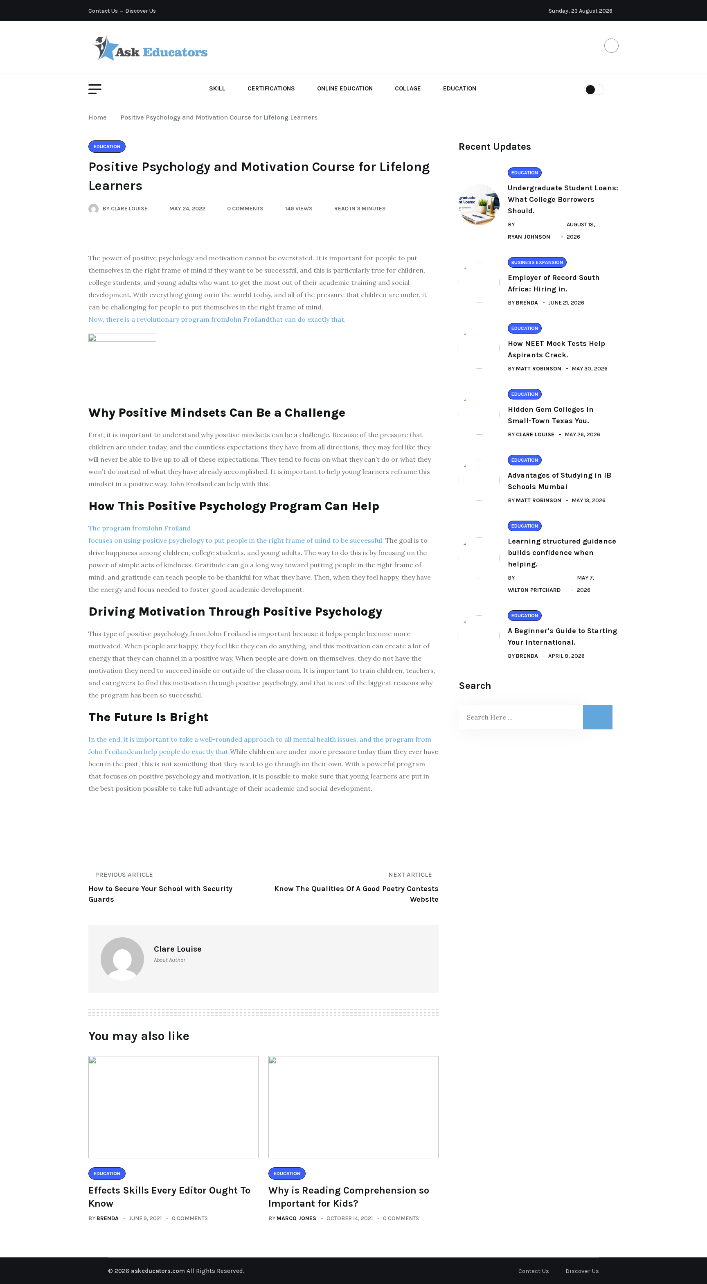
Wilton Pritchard (534, 590)
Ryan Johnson (529, 236)
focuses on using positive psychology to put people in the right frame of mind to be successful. (236, 540)
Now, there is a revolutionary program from (157, 319)
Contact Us (103, 10)
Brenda (108, 1218)
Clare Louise (535, 434)
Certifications (271, 88)
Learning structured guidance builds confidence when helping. (562, 553)
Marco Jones (296, 1218)
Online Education (345, 88)
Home (99, 117)
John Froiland (248, 319)
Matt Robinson (538, 368)
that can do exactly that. (308, 319)
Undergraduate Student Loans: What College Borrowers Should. (563, 199)
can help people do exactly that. (180, 751)
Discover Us (140, 10)
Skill (217, 88)
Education (459, 88)
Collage (408, 88)
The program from (118, 528)
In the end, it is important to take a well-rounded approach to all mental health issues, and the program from (259, 739)
